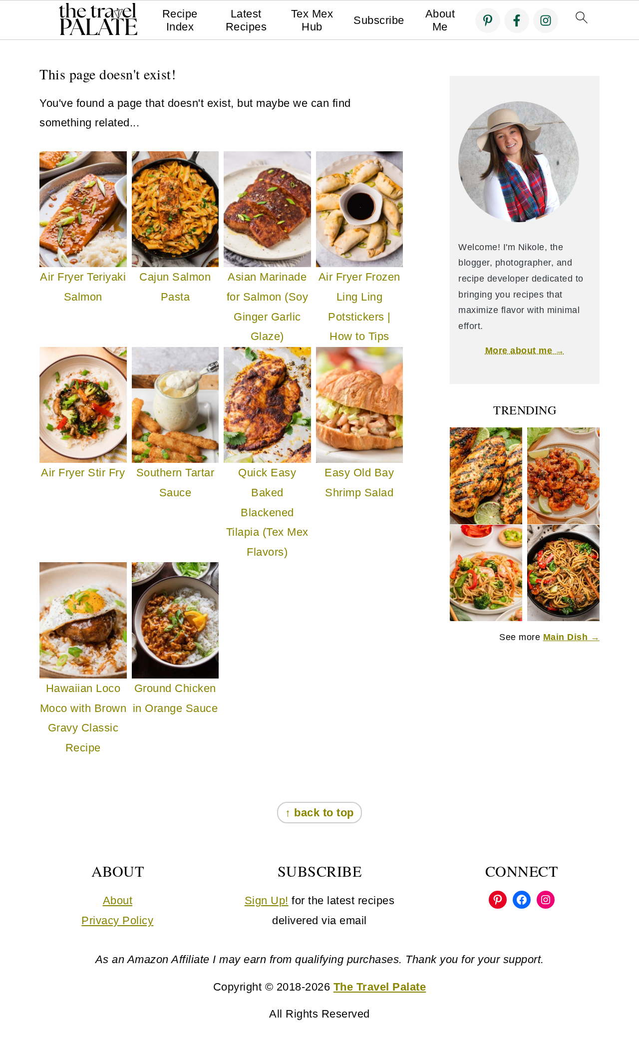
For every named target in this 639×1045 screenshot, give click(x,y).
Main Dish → (571, 637)
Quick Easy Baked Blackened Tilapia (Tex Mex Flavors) (267, 512)
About (118, 900)
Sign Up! (267, 900)
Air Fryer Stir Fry (83, 472)
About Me (440, 20)
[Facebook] (516, 20)
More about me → (525, 350)
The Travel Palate (379, 987)
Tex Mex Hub (312, 20)
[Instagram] (545, 20)
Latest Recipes (246, 20)
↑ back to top (319, 812)
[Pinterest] (487, 20)
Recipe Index (180, 20)
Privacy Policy (117, 920)
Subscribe (378, 20)
